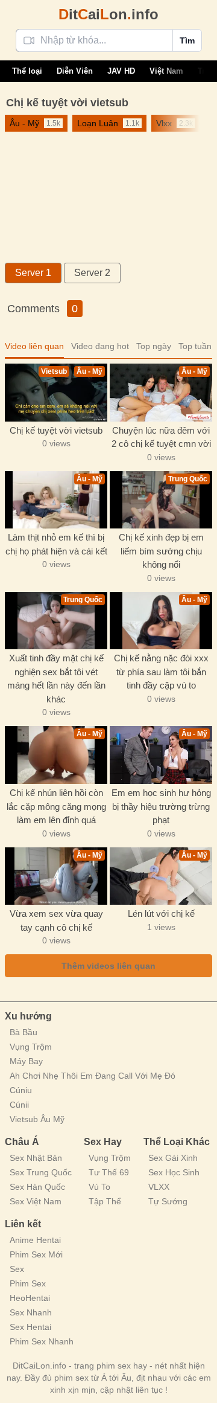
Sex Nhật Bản (36, 1158)
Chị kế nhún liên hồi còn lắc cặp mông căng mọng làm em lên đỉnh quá (56, 806)
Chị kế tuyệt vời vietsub (56, 430)
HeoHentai (30, 1298)
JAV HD (121, 70)
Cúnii (19, 1104)
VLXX (158, 1187)
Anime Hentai (35, 1240)
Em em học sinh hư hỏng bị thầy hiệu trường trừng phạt (161, 806)
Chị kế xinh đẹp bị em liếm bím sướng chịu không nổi (161, 551)
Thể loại (27, 70)
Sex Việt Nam (35, 1201)
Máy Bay (26, 1061)
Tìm (187, 40)
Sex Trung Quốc (41, 1172)
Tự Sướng (167, 1201)
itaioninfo (108, 14)
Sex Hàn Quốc (37, 1187)
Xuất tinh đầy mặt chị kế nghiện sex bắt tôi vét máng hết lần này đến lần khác (56, 678)
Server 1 (33, 273)
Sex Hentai (30, 1327)
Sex (17, 1269)
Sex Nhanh (31, 1312)
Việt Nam (166, 70)
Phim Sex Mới (36, 1254)
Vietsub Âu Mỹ (37, 1119)
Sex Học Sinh (174, 1172)
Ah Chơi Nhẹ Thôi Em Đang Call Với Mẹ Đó (92, 1075)
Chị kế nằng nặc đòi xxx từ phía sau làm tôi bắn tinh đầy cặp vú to (161, 671)
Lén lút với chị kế (161, 913)
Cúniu (21, 1090)
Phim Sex (28, 1283)
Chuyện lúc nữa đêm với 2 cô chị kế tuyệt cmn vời (161, 437)
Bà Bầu (23, 1032)
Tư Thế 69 (109, 1172)
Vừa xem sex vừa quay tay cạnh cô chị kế (56, 920)
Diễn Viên (75, 70)
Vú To (99, 1187)
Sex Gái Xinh (173, 1158)
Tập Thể (105, 1201)
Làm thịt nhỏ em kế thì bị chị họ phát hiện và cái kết (56, 544)
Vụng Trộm (31, 1046)
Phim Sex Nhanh (42, 1341)
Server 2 (92, 273)
